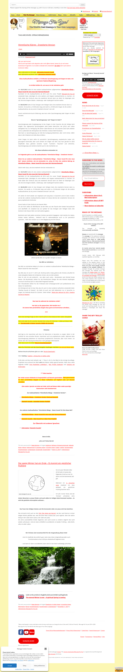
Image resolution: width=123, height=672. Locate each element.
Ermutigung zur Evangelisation (91, 128)
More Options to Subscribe (93, 206)
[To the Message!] (93, 300)
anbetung (48, 445)
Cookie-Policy (18, 669)
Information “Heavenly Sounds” (31, 428)
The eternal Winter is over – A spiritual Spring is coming (45, 597)
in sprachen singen (40, 447)
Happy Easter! (86, 146)
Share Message (40, 15)
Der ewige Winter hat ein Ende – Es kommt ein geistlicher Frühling (44, 464)
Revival (27, 606)
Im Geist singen (56, 604)
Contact (103, 630)
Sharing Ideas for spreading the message (93, 274)
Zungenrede (39, 449)
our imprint (20, 660)
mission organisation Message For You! (73, 652)
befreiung (54, 445)
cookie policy (31, 660)
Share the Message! (88, 110)
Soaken (57, 447)
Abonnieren (88, 184)
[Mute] (67, 54)
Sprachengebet (69, 447)
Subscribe (73, 15)
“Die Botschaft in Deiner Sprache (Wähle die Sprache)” (37, 323)
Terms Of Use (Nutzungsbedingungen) (55, 630)
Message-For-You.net (68, 94)
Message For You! (87, 303)
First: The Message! (28, 15)
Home (13, 15)
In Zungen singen (50, 447)
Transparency (88, 636)
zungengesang (31, 449)
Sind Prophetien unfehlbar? (38, 364)
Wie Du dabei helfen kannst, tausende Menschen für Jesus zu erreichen (92, 141)
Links (103, 636)
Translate (97, 37)
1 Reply (20, 49)
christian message (50, 654)
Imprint (32, 669)
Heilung (24, 447)
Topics (81, 15)
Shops (60, 15)
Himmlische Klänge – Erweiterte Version (36, 44)
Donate (82, 636)
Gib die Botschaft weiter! (89, 113)
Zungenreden (46, 449)
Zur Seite (57, 66)
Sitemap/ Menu (97, 636)
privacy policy (13, 660)
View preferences (39, 665)
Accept (10, 665)
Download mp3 (30, 57)
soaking (62, 447)
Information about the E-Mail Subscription (93, 197)
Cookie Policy (85, 630)
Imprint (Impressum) (94, 630)
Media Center (52, 15)
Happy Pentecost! (87, 136)
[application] (46, 54)
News (65, 15)
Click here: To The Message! (95, 49)
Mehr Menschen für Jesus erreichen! (93, 118)
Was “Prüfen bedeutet (56, 364)
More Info (85, 354)
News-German (35, 445)
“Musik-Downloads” (49, 351)
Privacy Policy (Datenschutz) (73, 630)
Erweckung (49, 604)
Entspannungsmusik (62, 445)
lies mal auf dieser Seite (66, 347)
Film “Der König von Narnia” (47, 513)
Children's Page (90, 15)
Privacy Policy (26, 669)
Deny (24, 665)
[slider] (71, 54)
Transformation (43, 606)
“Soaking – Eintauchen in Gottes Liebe (38, 356)
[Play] (21, 54)
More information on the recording (91, 89)
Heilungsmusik (31, 447)
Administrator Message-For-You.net (27, 609)
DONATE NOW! (92, 95)
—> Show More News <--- (90, 153)
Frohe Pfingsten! (87, 133)
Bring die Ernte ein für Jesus (90, 105)
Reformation (21, 606)
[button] (45, 649)
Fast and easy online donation (76, 8)
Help (98, 15)
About (18, 15)
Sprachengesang (22, 449)
